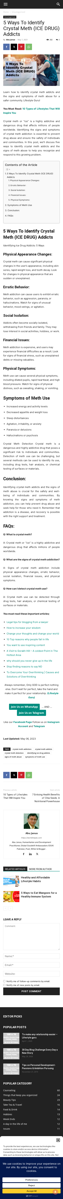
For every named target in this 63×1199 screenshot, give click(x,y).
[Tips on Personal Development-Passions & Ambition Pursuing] (11, 1069)
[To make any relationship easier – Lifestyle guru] (11, 1038)
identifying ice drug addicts (38, 753)
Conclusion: (14, 210)
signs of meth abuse (13, 757)
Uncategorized (18, 12)
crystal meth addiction (22, 749)
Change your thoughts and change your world (33, 633)
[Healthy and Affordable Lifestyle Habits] (11, 881)
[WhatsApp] (29, 47)
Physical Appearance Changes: (24, 180)
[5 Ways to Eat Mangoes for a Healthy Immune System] (11, 896)
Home (6, 12)
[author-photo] (31, 828)
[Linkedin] (31, 854)
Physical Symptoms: (20, 200)
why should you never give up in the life (29, 660)
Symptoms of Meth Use (19, 205)
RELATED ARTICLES (15, 869)
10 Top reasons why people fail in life (28, 639)
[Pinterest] (21, 47)
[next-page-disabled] (10, 908)
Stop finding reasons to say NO (24, 666)
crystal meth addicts (43, 749)
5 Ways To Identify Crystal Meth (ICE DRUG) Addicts (30, 175)
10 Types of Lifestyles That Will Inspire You (15, 796)
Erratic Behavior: (18, 185)
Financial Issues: (18, 195)
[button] (58, 1140)
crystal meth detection (14, 753)
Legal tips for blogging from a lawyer (28, 622)
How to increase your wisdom (24, 627)
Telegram (39, 726)
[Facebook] (6, 47)
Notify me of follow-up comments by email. (28, 981)
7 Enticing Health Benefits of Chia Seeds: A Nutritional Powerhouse (46, 798)
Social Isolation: (18, 190)
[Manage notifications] (55, 1192)
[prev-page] (5, 908)
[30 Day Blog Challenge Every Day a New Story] (11, 1053)
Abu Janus (10, 39)
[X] (14, 47)
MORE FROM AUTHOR (40, 869)
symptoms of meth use (35, 757)
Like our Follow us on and (32, 724)
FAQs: (11, 215)
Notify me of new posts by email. (23, 985)
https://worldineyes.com (31, 838)
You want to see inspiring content (26, 645)
